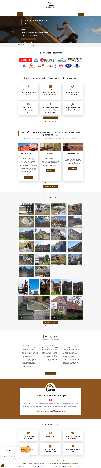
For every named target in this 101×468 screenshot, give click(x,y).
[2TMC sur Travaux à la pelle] (69, 467)
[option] (30, 353)
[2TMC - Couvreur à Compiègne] (50, 4)
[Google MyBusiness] (50, 400)
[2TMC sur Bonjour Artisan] (64, 467)
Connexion (80, 466)
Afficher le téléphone (27, 42)
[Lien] (25, 60)
